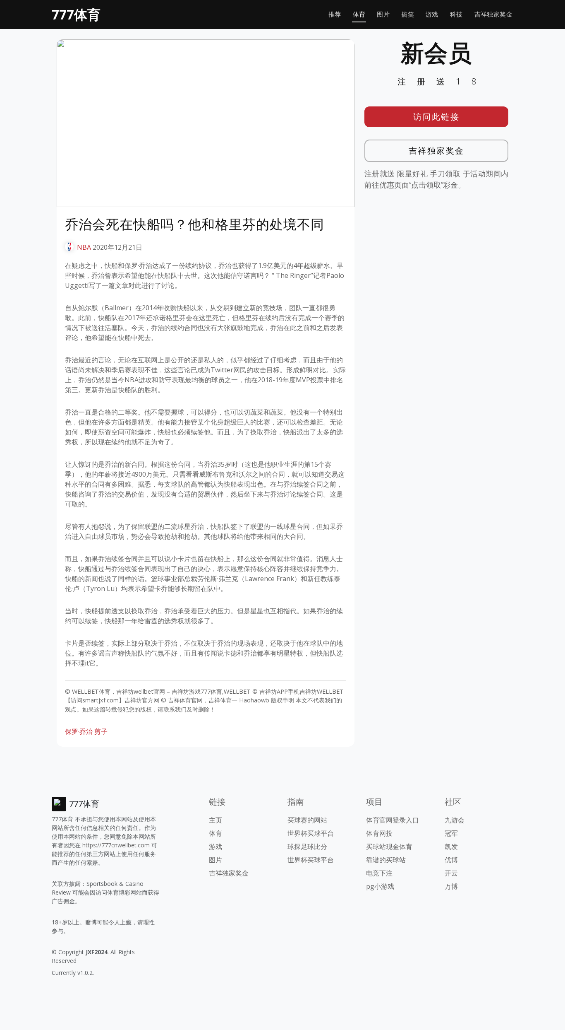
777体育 (76, 14)
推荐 (334, 14)
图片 (383, 14)
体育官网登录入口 (392, 820)
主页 (215, 820)
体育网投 (379, 833)
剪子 (101, 731)
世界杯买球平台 (310, 833)
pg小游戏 (380, 886)
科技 (456, 14)
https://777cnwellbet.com (116, 845)
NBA (84, 247)
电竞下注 (379, 873)
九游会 (454, 820)
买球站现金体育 (389, 846)
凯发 (451, 846)
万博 (451, 886)
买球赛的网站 (307, 820)
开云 (451, 873)
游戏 (432, 14)
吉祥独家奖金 (493, 14)
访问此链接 (436, 116)
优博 (451, 859)
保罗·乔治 (79, 731)
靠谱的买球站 (386, 859)
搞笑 (407, 14)
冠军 (451, 833)
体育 (359, 14)
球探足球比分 (307, 846)
